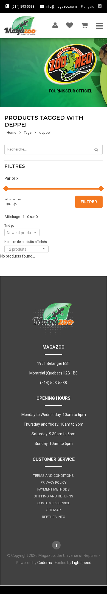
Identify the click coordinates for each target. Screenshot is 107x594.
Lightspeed (81, 562)
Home (11, 132)
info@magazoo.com (61, 7)
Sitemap (53, 510)
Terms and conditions (53, 475)
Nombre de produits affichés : (26, 242)
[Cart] (84, 24)
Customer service (53, 503)
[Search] (94, 150)
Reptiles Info (53, 517)
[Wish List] (69, 24)
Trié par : (10, 226)
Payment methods (53, 489)
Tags (28, 132)
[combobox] (22, 232)
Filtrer (89, 201)
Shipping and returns (53, 496)
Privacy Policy (53, 482)
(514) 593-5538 (23, 7)
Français (87, 7)
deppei (44, 132)
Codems (44, 562)
